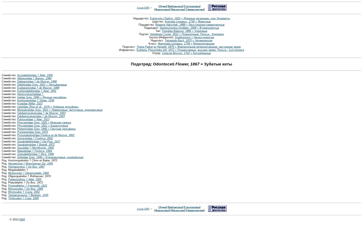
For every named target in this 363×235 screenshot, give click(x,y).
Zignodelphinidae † (35, 154)
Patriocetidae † (33, 119)
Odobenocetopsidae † (41, 116)
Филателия (177, 9)
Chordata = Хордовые (184, 31)
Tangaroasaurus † (28, 195)
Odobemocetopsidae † (41, 113)
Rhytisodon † (24, 192)
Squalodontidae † (36, 144)
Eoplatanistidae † (38, 87)
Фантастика (162, 9)
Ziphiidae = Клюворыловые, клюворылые (50, 157)
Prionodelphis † (27, 185)
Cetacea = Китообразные (186, 53)
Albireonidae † (34, 78)
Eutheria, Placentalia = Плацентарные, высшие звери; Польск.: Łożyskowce (190, 50)
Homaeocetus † (26, 166)
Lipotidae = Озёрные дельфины (47, 106)
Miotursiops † (28, 173)
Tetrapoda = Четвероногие (188, 40)
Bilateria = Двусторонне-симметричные (190, 24)
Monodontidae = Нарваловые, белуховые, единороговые (60, 110)
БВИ (22, 219)
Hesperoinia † (30, 163)
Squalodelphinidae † (38, 141)
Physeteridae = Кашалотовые (42, 125)
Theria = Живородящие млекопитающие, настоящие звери (189, 46)
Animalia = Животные (188, 21)
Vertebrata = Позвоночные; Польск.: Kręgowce (187, 34)
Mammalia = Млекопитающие (186, 43)
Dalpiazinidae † (37, 81)
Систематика (192, 6)
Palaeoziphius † (24, 179)
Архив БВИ (143, 7)
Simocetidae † (35, 138)
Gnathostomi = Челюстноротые (194, 37)
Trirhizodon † (23, 198)
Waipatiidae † (34, 151)
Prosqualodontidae (46, 135)
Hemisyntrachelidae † (30, 94)
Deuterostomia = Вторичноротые (189, 27)
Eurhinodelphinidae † (36, 91)
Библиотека (175, 6)
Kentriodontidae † (35, 100)
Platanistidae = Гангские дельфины (46, 128)
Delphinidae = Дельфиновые (42, 84)
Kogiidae (29, 103)
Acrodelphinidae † (35, 75)
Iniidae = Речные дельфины (41, 97)
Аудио (162, 6)
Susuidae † (35, 147)
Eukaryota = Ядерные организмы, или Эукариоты (190, 18)
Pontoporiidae (32, 132)
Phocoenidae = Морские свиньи (44, 122)
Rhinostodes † (25, 188)
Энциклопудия (195, 9)
